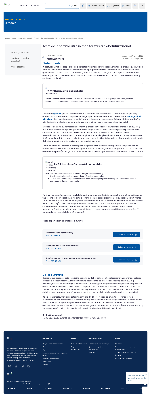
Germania (105, 389)
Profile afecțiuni (18, 67)
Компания (118, 344)
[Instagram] (16, 366)
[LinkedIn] (22, 366)
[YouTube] (28, 366)
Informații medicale (20, 52)
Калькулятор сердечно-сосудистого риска (55, 354)
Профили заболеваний (79, 344)
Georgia (48, 389)
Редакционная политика (123, 358)
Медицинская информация (75, 348)
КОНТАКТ (92, 352)
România (11, 389)
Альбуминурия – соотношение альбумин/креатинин (71, 258)
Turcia (141, 389)
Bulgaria (67, 389)
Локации (45, 364)
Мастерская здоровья (50, 347)
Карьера (118, 355)
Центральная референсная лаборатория (98, 348)
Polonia (86, 389)
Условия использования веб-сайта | (18, 384)
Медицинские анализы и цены (53, 344)
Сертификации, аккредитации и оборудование (126, 348)
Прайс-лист (46, 361)
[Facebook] (9, 366)
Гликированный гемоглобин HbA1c (62, 245)
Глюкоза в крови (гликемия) (59, 232)
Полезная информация (50, 358)
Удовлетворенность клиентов (125, 352)
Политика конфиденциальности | (39, 384)
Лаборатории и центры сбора (98, 344)
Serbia (124, 389)
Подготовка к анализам (50, 350)
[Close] (146, 374)
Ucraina (30, 389)
